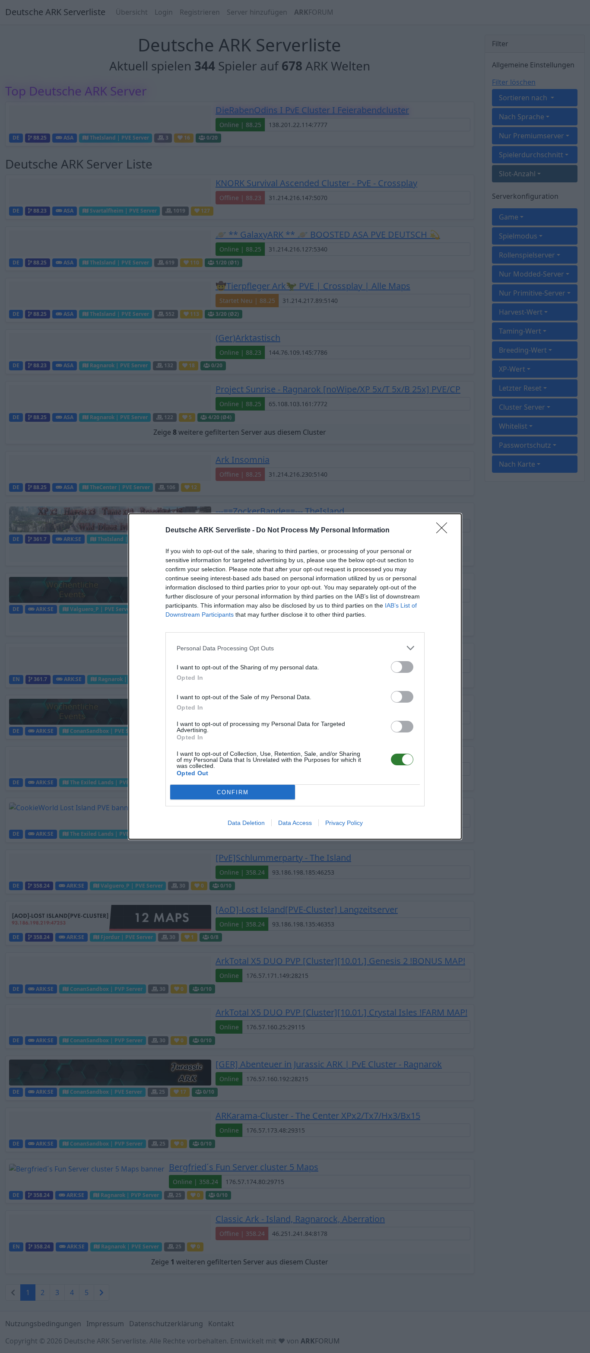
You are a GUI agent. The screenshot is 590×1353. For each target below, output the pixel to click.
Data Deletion (246, 822)
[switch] (402, 667)
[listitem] (295, 648)
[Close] (444, 530)
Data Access (295, 822)
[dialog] (295, 676)
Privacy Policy (344, 822)
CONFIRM (233, 792)
